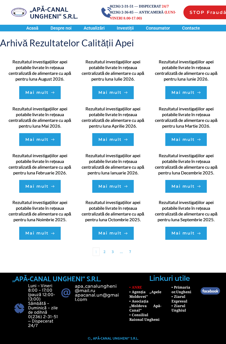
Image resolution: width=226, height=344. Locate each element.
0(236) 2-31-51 (43, 317)
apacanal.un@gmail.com (97, 297)
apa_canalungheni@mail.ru (96, 288)
